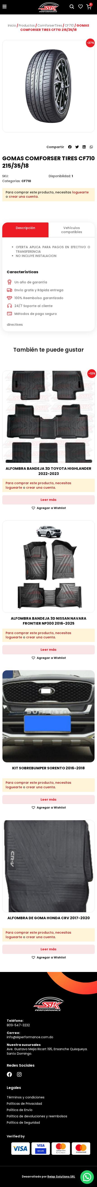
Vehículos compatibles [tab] (71, 230)
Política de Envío (19, 1110)
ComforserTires (49, 25)
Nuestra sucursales (24, 1045)
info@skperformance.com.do (30, 1037)
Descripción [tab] (25, 228)
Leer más (48, 499)
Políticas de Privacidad (24, 1103)
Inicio (12, 25)
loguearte (80, 192)
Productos (27, 25)
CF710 (69, 25)
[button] (70, 147)
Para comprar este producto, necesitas (38, 483)
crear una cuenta (23, 196)
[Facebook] (9, 1074)
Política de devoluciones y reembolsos (37, 1116)
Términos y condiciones (25, 1097)
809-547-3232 (18, 1025)
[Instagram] (19, 1074)
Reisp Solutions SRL (61, 1176)
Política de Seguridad (23, 1122)
